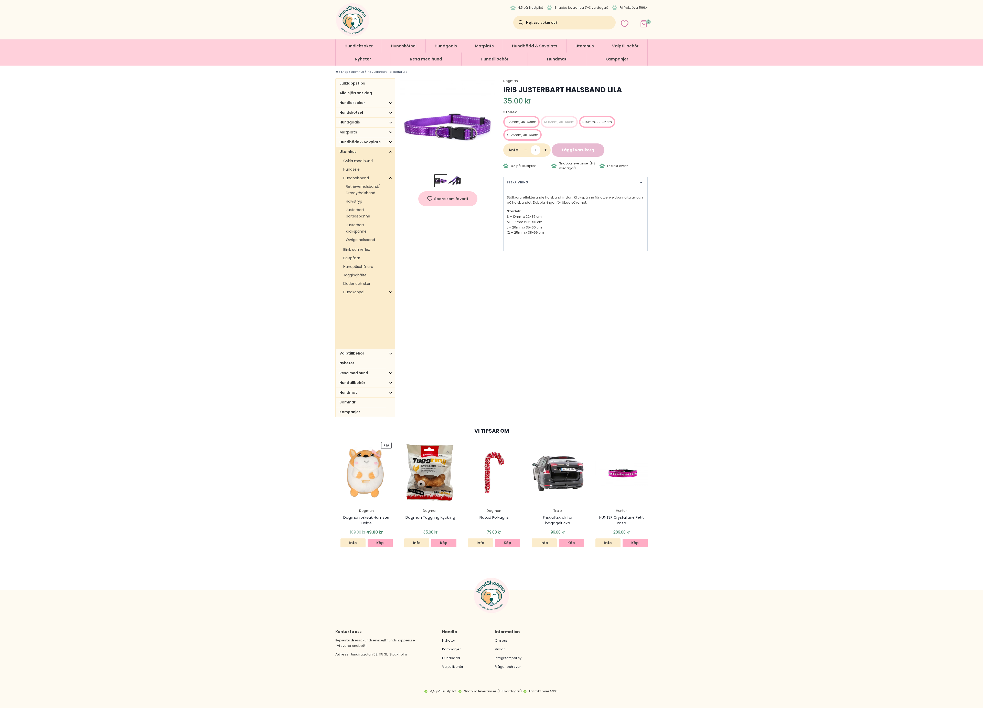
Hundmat (557, 59)
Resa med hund (426, 59)
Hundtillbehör (494, 59)
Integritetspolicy (508, 657)
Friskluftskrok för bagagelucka (558, 520)
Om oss (501, 640)
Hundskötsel (403, 46)
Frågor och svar (508, 666)
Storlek (510, 112)
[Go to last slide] (437, 181)
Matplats (484, 46)
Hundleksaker (359, 46)
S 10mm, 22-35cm (597, 121)
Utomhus (584, 46)
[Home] (336, 72)
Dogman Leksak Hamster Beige (366, 520)
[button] (440, 180)
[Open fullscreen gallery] (490, 168)
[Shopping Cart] (639, 22)
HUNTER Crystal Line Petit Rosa (621, 520)
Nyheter (363, 59)
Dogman (510, 80)
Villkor (500, 649)
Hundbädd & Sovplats (534, 46)
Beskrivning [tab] (517, 182)
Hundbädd (451, 657)
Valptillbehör (625, 46)
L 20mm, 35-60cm (521, 121)
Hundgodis (446, 46)
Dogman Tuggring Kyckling (430, 517)
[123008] (447, 125)
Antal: (514, 150)
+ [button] (545, 150)
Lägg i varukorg (578, 150)
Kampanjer (616, 59)
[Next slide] (458, 181)
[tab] (445, 167)
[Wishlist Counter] (624, 24)
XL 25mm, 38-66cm (522, 134)
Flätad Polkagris (494, 517)
